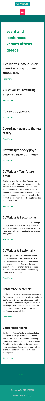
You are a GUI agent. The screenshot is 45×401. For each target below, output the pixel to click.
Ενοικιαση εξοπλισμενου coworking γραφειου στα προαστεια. (20, 68)
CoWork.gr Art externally (19, 250)
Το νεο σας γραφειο (16, 111)
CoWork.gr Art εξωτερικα (19, 217)
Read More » (8, 79)
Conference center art (17, 289)
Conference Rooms (15, 328)
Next (22, 374)
